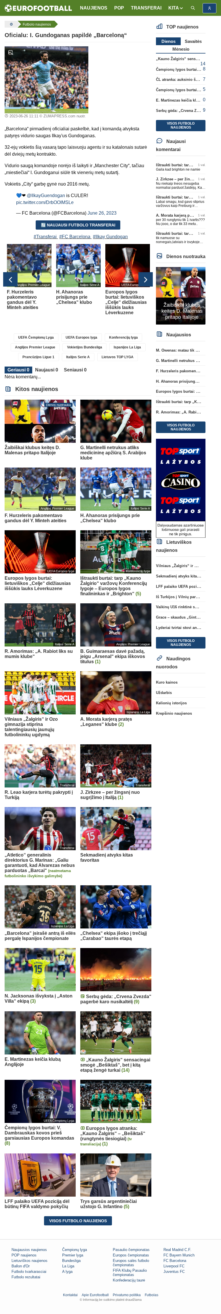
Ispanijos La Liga (127, 347)
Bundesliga (71, 1260)
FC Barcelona (174, 1260)
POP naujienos (24, 1255)
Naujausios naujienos (29, 1250)
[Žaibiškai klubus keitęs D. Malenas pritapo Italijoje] (180, 295)
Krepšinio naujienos (174, 713)
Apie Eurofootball (95, 1295)
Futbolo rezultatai (26, 1277)
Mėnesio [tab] (180, 49)
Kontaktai (70, 1295)
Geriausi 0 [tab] (18, 369)
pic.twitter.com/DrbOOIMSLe (45, 202)
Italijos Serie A (78, 357)
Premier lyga (72, 1255)
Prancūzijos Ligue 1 (38, 357)
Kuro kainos (167, 682)
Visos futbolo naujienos (78, 1220)
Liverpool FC (173, 1266)
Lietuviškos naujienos (29, 1260)
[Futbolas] (11, 24)
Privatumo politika (127, 1295)
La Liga (68, 1266)
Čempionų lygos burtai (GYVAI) (184, 90)
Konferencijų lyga (123, 337)
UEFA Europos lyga (81, 337)
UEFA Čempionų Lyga (36, 337)
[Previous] (10, 279)
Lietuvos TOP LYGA (118, 357)
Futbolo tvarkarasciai (29, 1271)
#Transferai (45, 236)
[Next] (145, 279)
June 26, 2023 (102, 213)
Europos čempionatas (131, 1255)
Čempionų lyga (74, 1250)
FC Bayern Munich (179, 1255)
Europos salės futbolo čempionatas (131, 1262)
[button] (176, 8)
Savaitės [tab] (193, 41)
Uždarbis (164, 693)
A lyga (67, 1271)
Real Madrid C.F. (177, 1250)
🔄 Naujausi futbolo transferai (78, 225)
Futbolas (151, 1295)
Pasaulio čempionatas (131, 1250)
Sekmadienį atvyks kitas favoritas (185, 576)
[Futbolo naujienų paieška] (193, 8)
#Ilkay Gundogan (110, 236)
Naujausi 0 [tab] (46, 369)
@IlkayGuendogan (46, 195)
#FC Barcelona (74, 236)
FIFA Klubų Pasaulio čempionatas (130, 1272)
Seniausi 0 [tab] (75, 369)
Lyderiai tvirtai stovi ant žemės (183, 627)
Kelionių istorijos (171, 703)
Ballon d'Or (21, 1266)
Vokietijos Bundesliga (84, 347)
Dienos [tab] (168, 41)
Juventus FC (174, 1271)
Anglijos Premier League (35, 347)
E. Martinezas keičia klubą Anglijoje (188, 100)
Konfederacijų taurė (129, 1280)
